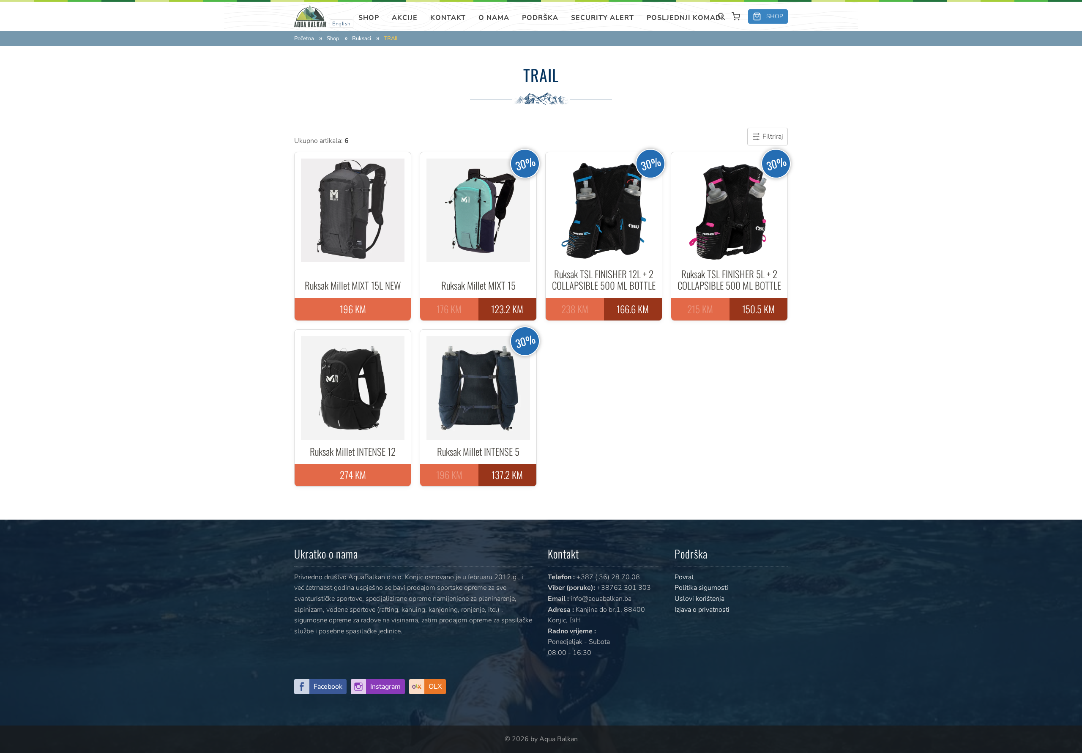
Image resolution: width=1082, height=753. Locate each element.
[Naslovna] (310, 15)
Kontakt (448, 17)
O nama (493, 17)
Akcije (405, 17)
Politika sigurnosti (701, 587)
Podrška (540, 17)
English (341, 23)
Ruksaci (361, 39)
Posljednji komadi (685, 17)
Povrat (684, 577)
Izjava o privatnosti (702, 609)
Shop (368, 17)
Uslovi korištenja (699, 598)
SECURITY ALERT (602, 17)
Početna (304, 39)
